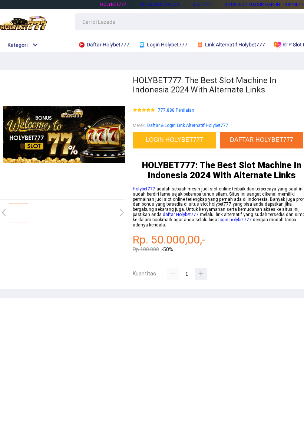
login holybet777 (235, 219)
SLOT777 (202, 4)
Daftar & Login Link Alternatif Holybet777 (187, 125)
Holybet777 (144, 189)
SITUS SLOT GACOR (159, 4)
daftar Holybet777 (181, 214)
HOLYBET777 (113, 4)
